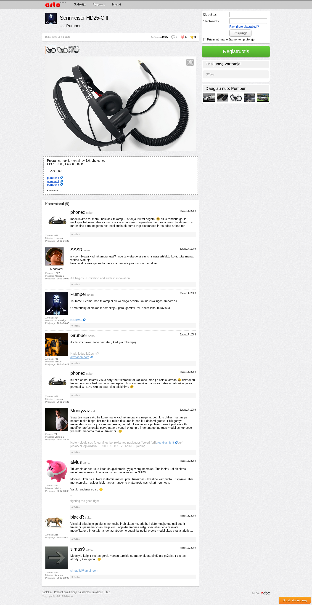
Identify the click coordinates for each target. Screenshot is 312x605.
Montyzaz (80, 410)
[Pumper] (51, 19)
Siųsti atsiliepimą (295, 600)
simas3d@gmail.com (84, 570)
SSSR (76, 249)
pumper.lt (53, 177)
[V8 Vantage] (249, 98)
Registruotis (236, 51)
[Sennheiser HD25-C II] (236, 98)
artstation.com (79, 357)
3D (60, 190)
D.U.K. (107, 592)
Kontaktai (47, 592)
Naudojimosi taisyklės (90, 592)
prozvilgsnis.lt (165, 442)
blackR (77, 516)
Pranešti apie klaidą (65, 592)
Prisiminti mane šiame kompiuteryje (230, 39)
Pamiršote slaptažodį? (244, 26)
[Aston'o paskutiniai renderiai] (209, 98)
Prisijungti (240, 33)
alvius (76, 462)
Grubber (78, 335)
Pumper (73, 26)
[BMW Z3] (263, 98)
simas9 (77, 548)
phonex (77, 212)
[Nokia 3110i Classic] (222, 98)
